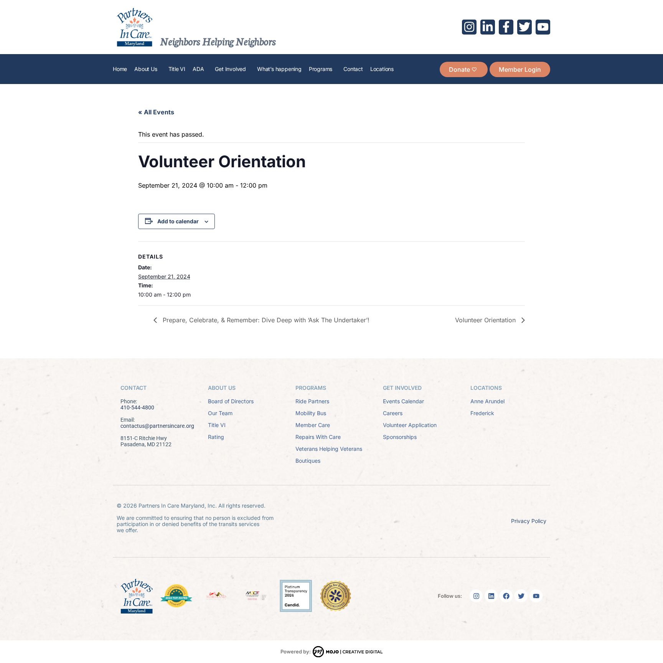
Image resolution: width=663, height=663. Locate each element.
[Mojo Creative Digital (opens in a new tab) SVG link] (348, 651)
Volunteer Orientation (486, 320)
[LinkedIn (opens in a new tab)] (487, 27)
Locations (382, 69)
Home (120, 69)
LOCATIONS (486, 387)
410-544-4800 (137, 407)
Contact (353, 69)
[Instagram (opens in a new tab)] (469, 27)
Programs (320, 69)
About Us (145, 69)
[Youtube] (536, 595)
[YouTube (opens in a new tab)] (543, 27)
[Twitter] (521, 595)
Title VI (176, 69)
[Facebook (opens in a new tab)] (506, 27)
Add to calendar (178, 221)
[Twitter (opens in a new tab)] (524, 27)
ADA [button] (198, 69)
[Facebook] (506, 595)
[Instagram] (476, 595)
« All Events (156, 112)
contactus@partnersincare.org (157, 426)
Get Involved (230, 69)
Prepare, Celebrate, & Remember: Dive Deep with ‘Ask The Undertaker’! (265, 320)
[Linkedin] (491, 595)
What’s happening (279, 69)
